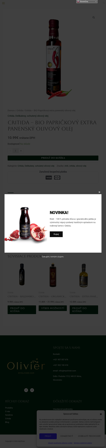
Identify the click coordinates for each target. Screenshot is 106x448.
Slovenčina (83, 1)
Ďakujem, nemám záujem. (53, 256)
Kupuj (56, 234)
